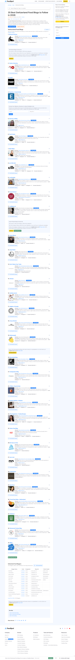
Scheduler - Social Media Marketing (50, 645)
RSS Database (20, 635)
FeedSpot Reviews (8, 641)
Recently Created (64, 641)
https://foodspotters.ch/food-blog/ (25, 373)
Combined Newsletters (48, 637)
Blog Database (20, 637)
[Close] (74, 656)
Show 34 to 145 (13, 557)
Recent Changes (64, 639)
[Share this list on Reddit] (17, 19)
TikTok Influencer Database (22, 653)
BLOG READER (59, 1)
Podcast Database (20, 639)
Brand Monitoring (47, 635)
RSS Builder (46, 643)
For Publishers (36, 635)
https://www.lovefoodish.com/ (24, 179)
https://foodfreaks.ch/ (22, 136)
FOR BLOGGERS (41, 1)
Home (36, 1)
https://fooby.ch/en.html (23, 79)
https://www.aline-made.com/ (24, 150)
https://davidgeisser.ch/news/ (24, 193)
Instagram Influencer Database (23, 649)
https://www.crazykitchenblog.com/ (25, 322)
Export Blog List (17, 230)
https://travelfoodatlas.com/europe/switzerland (27, 501)
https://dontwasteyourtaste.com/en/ (25, 266)
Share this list (11, 620)
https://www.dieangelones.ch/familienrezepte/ (27, 415)
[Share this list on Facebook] (11, 19)
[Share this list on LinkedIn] (15, 19)
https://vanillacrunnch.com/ (23, 294)
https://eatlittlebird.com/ (23, 164)
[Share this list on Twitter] (13, 19)
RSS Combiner (46, 641)
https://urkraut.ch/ (21, 280)
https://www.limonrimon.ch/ (23, 237)
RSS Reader (35, 637)
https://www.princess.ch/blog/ (24, 120)
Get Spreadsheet (12, 352)
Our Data (6, 637)
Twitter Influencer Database (22, 651)
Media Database (36, 639)
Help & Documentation (65, 637)
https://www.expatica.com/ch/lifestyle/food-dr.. (27, 93)
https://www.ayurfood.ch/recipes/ (24, 486)
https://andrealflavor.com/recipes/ (25, 402)
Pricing (65, 1)
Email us (11, 58)
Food (13, 5)
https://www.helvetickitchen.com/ (24, 36)
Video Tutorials (64, 635)
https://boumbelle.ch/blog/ (23, 359)
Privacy (6, 643)
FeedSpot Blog (64, 643)
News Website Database (22, 647)
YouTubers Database (21, 645)
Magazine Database (21, 641)
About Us (6, 635)
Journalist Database (21, 643)
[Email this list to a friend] (18, 19)
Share (9, 19)
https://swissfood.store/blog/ (24, 430)
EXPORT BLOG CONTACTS (50, 1)
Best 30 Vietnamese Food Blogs (15, 614)
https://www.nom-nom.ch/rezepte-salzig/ (26, 458)
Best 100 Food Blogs (13, 615)
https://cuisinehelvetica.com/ (24, 65)
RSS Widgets (46, 639)
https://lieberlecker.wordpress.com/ (25, 473)
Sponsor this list (21, 26)
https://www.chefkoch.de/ (23, 515)
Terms (6, 645)
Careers (9, 639)
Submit (10, 114)
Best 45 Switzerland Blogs (14, 612)
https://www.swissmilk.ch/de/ (24, 544)
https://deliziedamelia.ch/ (23, 308)
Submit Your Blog (12, 26)
